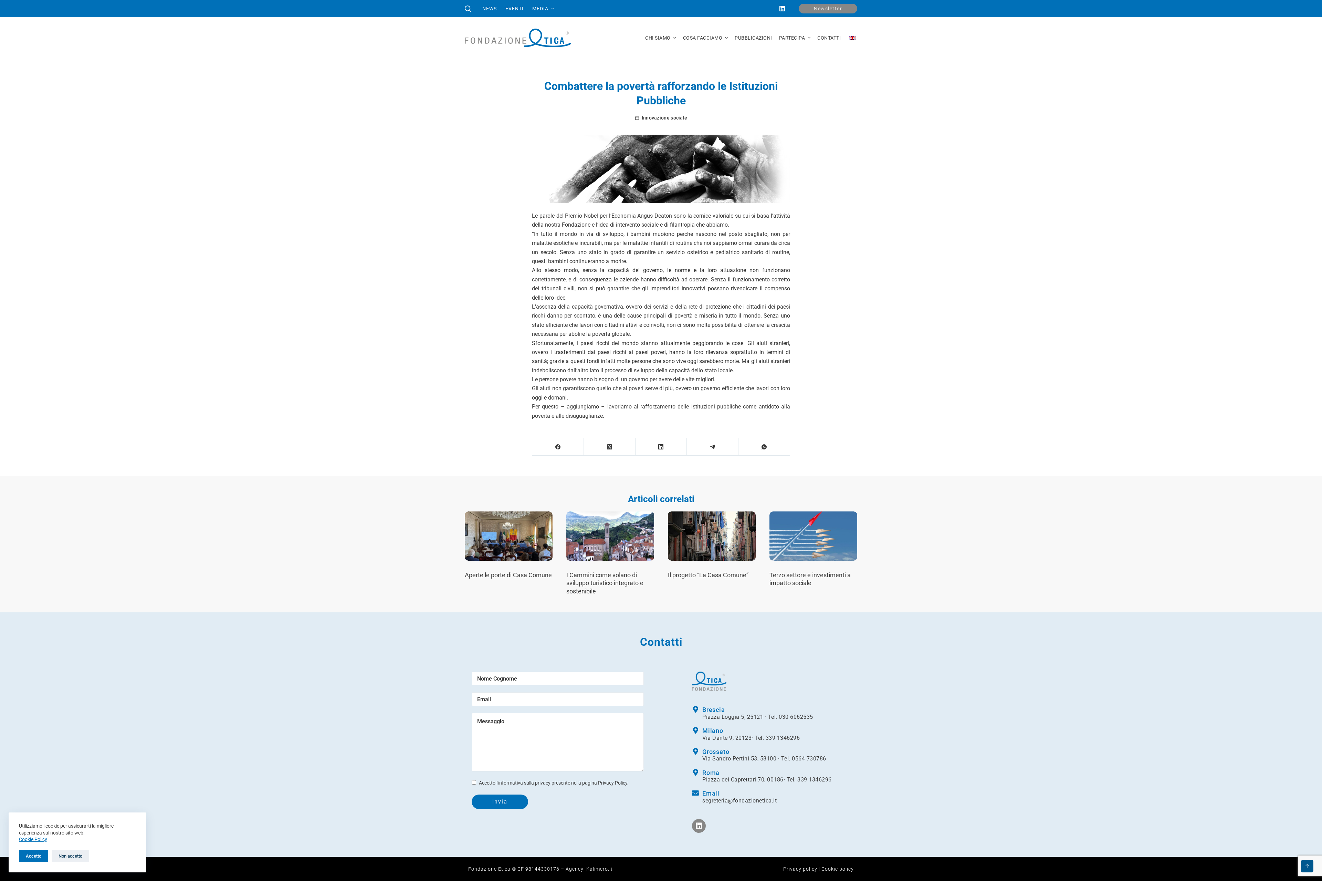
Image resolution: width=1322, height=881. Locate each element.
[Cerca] (468, 9)
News (489, 8)
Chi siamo (658, 38)
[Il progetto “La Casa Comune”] (712, 536)
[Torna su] (1307, 866)
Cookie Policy (33, 839)
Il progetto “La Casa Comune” (708, 575)
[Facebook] (558, 447)
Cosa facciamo (703, 38)
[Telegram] (712, 447)
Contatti (829, 38)
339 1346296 (783, 738)
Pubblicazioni (753, 38)
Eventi (514, 8)
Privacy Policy (612, 783)
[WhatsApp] (764, 447)
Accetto (33, 856)
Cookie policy (837, 869)
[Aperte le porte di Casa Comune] (509, 536)
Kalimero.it (599, 869)
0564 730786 (809, 758)
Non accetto (70, 856)
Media (540, 8)
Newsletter (828, 8)
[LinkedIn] (782, 8)
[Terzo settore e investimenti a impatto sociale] (813, 536)
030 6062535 (796, 717)
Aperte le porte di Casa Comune (508, 575)
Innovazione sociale (665, 118)
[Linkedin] (699, 826)
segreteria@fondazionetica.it (739, 800)
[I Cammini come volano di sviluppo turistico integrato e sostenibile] (610, 536)
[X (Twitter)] (610, 447)
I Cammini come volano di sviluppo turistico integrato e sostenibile (604, 583)
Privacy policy (800, 869)
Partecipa (792, 38)
